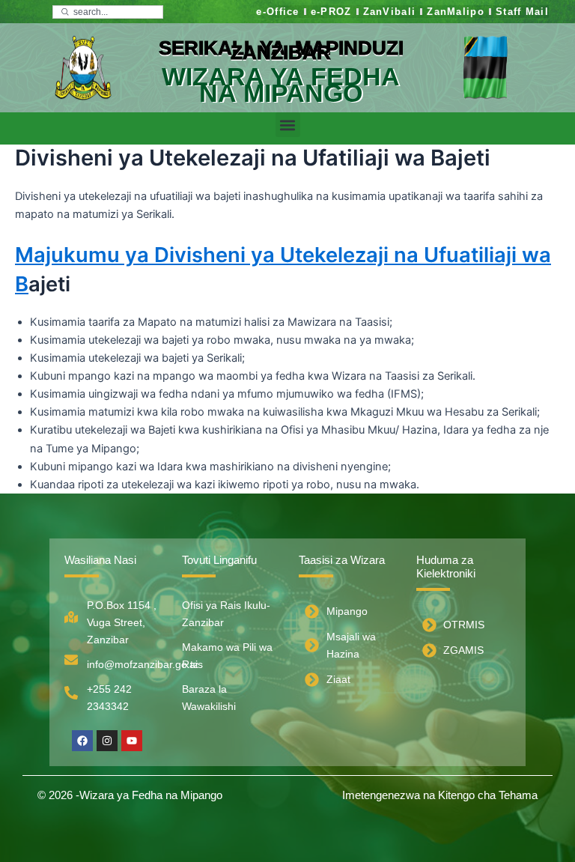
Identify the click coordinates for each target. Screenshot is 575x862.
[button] (288, 124)
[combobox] (107, 12)
